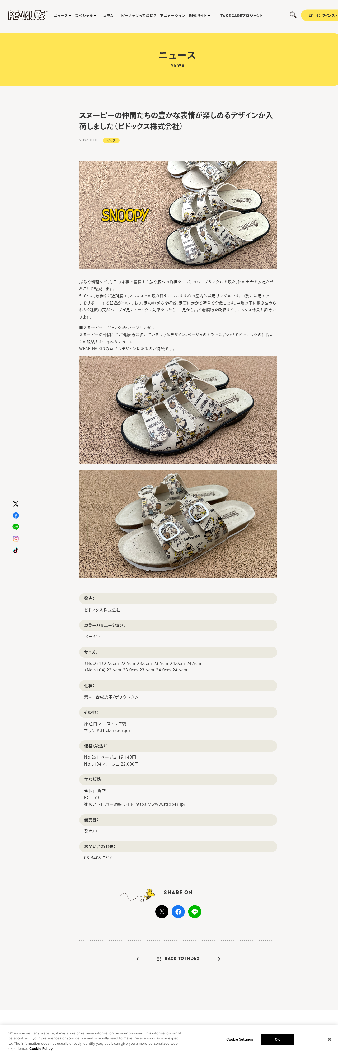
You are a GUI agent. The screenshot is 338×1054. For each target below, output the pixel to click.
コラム (108, 15)
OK (277, 1039)
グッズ (111, 140)
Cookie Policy (41, 1048)
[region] (169, 1039)
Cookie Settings (239, 1039)
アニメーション (172, 15)
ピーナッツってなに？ (138, 15)
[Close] (329, 1039)
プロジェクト (241, 16)
